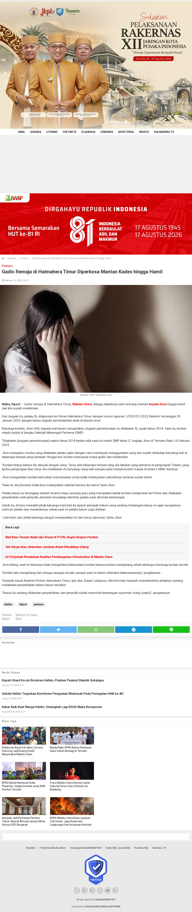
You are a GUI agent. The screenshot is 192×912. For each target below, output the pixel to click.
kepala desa (157, 404)
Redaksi (30, 848)
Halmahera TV (164, 131)
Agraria (35, 131)
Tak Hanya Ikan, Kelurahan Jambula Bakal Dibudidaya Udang (47, 547)
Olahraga (88, 131)
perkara (39, 604)
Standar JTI (159, 848)
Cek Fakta (69, 131)
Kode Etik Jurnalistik (118, 848)
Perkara (24, 258)
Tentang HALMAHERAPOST (86, 848)
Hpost (23, 604)
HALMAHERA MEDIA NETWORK (102, 906)
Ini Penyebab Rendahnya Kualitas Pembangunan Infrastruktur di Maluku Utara (58, 557)
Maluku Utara (82, 404)
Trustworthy (141, 848)
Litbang (52, 131)
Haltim (8, 604)
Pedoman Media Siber (53, 848)
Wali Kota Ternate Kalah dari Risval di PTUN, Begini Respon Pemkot (51, 537)
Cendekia (106, 131)
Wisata (144, 131)
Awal (21, 131)
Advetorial (126, 131)
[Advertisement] (96, 163)
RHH (19, 619)
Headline (12, 258)
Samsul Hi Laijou (26, 615)
